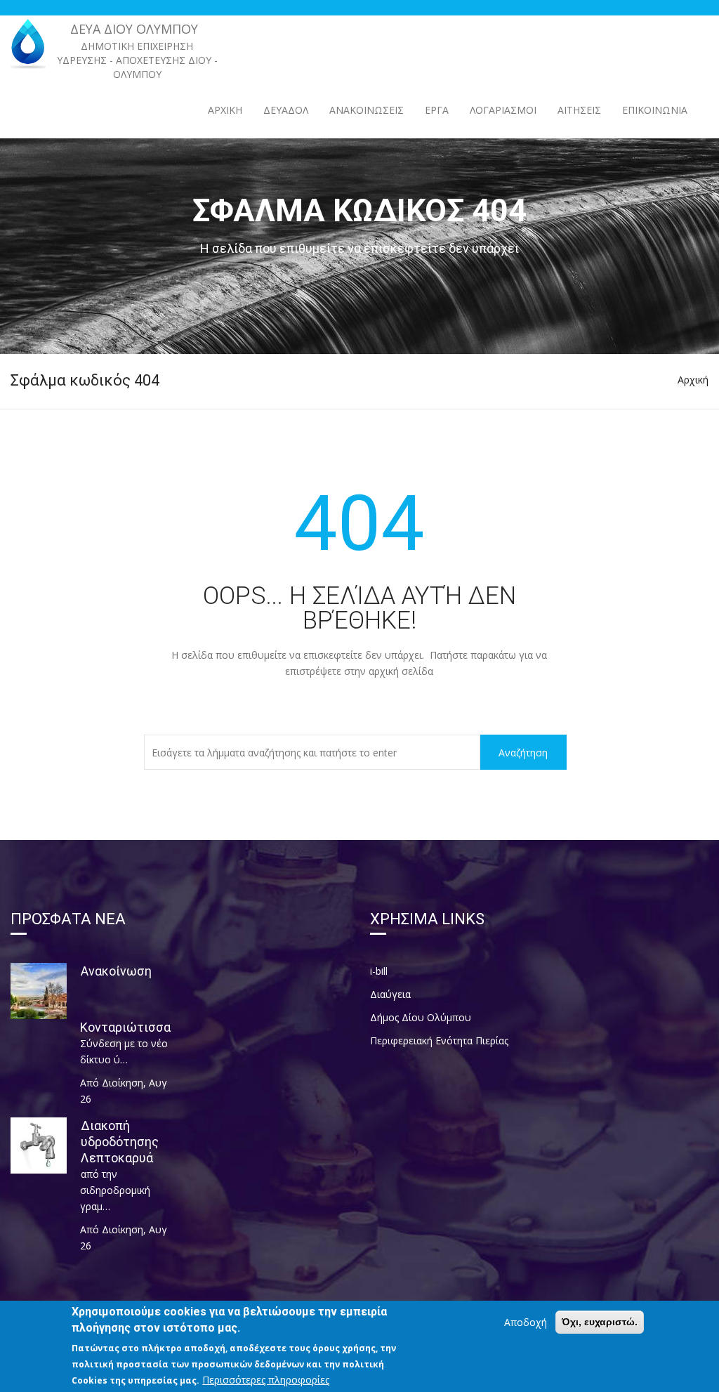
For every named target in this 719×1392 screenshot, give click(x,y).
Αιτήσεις (579, 110)
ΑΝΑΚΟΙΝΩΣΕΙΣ (366, 110)
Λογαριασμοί (503, 110)
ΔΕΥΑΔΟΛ (285, 110)
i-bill (379, 971)
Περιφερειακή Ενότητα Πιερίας (439, 1040)
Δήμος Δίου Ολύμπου (420, 1017)
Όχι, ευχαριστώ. (600, 1321)
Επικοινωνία (654, 110)
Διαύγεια (390, 994)
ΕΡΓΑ (437, 110)
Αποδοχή (525, 1322)
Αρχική (225, 110)
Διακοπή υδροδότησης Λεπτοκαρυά (120, 1141)
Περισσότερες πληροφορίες (265, 1379)
